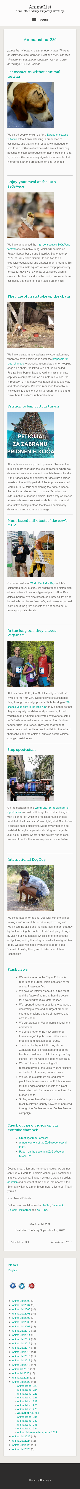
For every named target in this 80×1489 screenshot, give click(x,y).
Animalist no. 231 (60, 1242)
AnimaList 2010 (21, 1330)
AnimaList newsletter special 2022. (37, 1432)
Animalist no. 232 (27, 1420)
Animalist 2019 (20, 1369)
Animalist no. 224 (27, 1389)
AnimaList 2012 (21, 1339)
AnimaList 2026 (21, 1449)
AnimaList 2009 (21, 1326)
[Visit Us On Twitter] (22, 1289)
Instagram (25, 1210)
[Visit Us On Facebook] (12, 1289)
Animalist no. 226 (27, 1397)
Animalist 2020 (20, 1373)
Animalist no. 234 (27, 1428)
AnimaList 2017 (21, 1360)
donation (12, 1182)
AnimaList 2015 (21, 1352)
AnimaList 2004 (21, 1305)
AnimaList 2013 (21, 1343)
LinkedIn (12, 1210)
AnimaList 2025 (21, 1445)
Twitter (46, 1205)
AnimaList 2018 (21, 1365)
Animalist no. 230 (40, 39)
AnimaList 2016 (21, 1356)
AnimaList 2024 (21, 1440)
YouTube (42, 1210)
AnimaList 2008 (21, 1322)
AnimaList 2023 (21, 1436)
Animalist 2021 (20, 1377)
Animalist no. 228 (27, 1405)
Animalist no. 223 (27, 1386)
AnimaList (40, 7)
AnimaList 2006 (21, 1313)
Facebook (57, 1205)
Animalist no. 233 (27, 1424)
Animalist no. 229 (19, 1242)
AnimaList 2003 (21, 1301)
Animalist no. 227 (27, 1401)
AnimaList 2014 (21, 1347)
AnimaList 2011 (21, 1335)
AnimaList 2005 (21, 1309)
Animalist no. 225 (27, 1393)
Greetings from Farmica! (33, 1138)
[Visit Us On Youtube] (31, 1289)
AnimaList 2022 (41, 1224)
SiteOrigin (45, 1480)
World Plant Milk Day (42, 583)
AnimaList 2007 (21, 1317)
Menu (43, 19)
